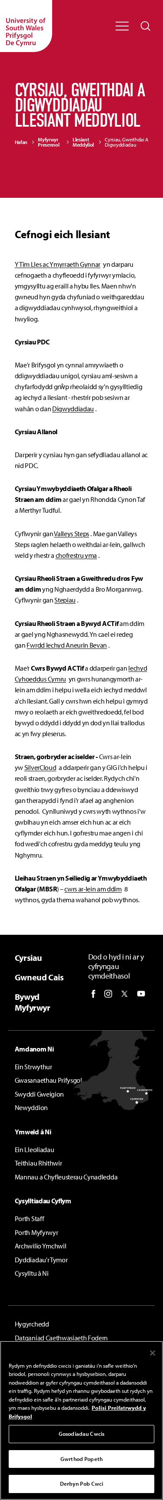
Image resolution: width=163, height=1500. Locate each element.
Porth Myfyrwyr (36, 1232)
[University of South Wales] (26, 26)
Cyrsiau (28, 957)
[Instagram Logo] (108, 994)
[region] (81, 1420)
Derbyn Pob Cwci (81, 1483)
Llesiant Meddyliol (83, 142)
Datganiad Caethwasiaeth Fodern (61, 1337)
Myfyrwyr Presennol (48, 142)
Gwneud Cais (39, 977)
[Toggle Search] (145, 26)
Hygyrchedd (32, 1324)
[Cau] (152, 1352)
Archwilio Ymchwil (41, 1245)
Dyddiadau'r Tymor (41, 1259)
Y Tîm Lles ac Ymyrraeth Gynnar (57, 264)
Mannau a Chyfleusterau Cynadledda (66, 1176)
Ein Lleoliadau (34, 1149)
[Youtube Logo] (141, 994)
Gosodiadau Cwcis (81, 1433)
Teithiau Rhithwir (38, 1163)
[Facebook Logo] (93, 994)
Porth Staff (29, 1218)
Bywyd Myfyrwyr (32, 1002)
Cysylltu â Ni (32, 1273)
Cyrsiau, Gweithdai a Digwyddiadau (126, 142)
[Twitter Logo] (124, 994)
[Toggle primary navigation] (122, 26)
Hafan (21, 142)
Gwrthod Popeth (81, 1458)
